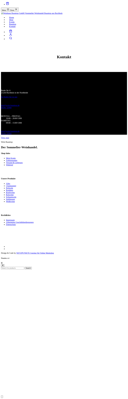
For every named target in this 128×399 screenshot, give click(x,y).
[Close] (1, 263)
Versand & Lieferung (14, 163)
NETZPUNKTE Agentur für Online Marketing (35, 253)
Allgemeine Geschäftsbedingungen (20, 222)
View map (5, 138)
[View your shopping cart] (7, 4)
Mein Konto (11, 158)
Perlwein (9, 188)
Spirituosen (10, 199)
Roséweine (10, 192)
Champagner (11, 186)
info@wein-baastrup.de (10, 105)
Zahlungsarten (11, 160)
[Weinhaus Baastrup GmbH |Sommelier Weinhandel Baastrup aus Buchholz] (31, 13)
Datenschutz (11, 224)
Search (28, 268)
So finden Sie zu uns (9, 97)
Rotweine (10, 195)
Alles (8, 184)
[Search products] (10, 39)
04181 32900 (6, 108)
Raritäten (9, 190)
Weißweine (10, 201)
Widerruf (9, 165)
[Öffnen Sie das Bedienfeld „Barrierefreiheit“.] (2, 396)
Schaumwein (11, 197)
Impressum (10, 220)
